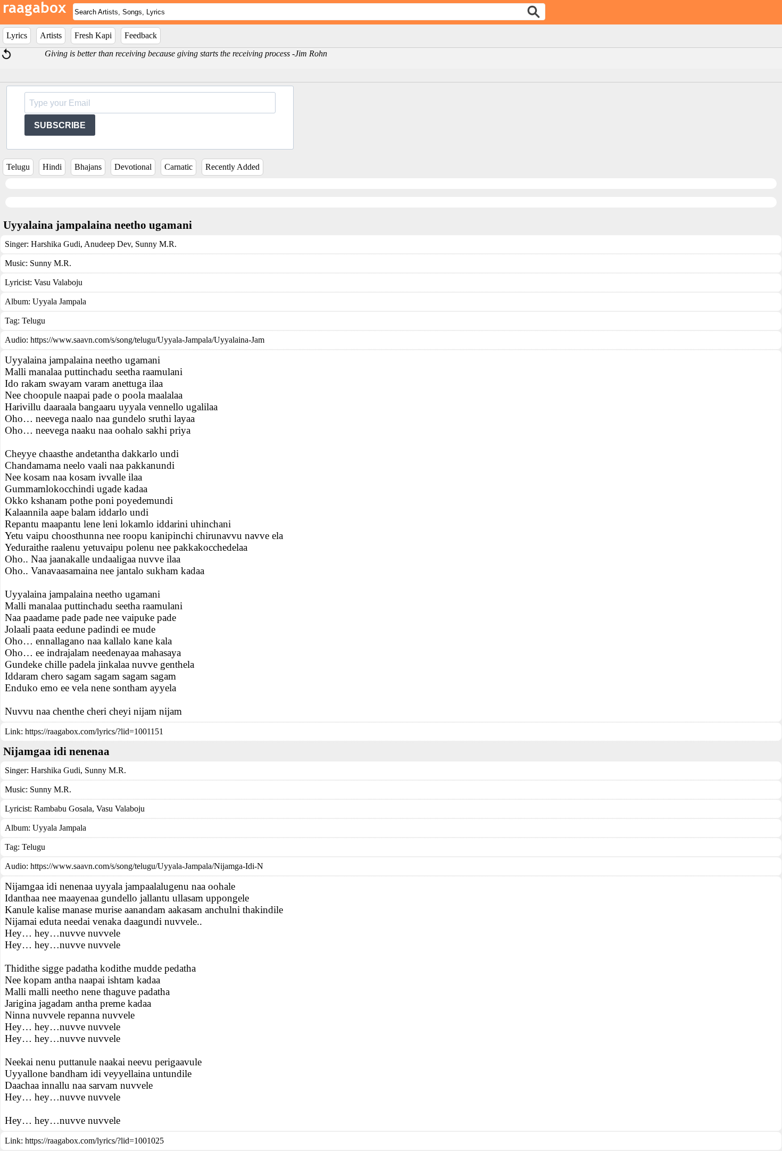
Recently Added (232, 166)
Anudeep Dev (106, 244)
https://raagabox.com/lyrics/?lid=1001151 (94, 731)
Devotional (133, 166)
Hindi (52, 166)
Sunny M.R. (155, 244)
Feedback (140, 35)
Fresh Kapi (93, 35)
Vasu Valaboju (58, 282)
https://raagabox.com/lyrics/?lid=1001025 (94, 1140)
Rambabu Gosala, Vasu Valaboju (89, 808)
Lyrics (16, 35)
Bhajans (88, 166)
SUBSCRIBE (60, 125)
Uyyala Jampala (59, 301)
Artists (51, 35)
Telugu (18, 166)
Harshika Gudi (55, 244)
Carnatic (178, 166)
